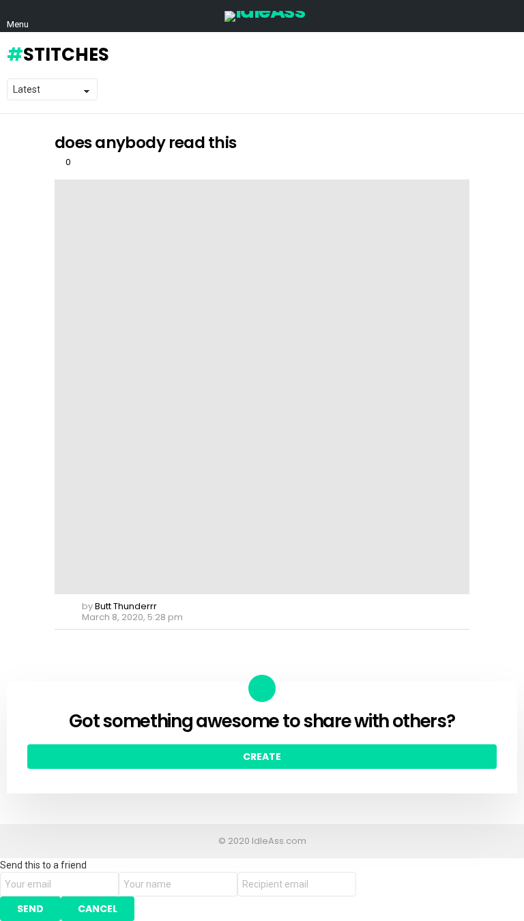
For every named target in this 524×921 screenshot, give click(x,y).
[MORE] (458, 642)
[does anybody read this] (262, 386)
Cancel (97, 909)
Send (30, 909)
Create (262, 756)
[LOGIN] (509, 16)
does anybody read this (145, 143)
